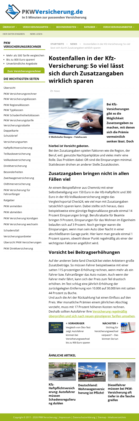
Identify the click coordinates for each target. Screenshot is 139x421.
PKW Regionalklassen (16, 105)
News (57, 91)
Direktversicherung (15, 166)
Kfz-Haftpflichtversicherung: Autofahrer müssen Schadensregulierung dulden (62, 393)
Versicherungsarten (35, 27)
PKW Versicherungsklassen (20, 99)
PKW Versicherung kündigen (21, 218)
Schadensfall (11, 230)
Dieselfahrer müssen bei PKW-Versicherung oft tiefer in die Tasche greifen (121, 392)
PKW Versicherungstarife (19, 120)
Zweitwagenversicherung (19, 178)
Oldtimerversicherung (17, 184)
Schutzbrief (11, 135)
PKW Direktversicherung (18, 248)
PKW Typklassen (13, 110)
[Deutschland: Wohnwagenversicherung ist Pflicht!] (92, 372)
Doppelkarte (11, 130)
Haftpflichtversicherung (18, 147)
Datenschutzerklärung (84, 417)
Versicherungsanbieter (117, 27)
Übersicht (9, 27)
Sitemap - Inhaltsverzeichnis (112, 417)
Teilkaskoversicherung (17, 153)
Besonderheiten (66, 27)
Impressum (65, 417)
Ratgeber (89, 27)
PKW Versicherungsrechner (20, 93)
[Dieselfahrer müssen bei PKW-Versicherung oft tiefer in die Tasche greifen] (121, 371)
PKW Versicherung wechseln (21, 224)
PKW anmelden (13, 206)
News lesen (36, 34)
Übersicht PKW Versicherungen (22, 242)
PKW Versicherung (47, 417)
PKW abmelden (13, 212)
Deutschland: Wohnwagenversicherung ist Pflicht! (91, 389)
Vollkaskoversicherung (17, 160)
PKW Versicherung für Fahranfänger (17, 192)
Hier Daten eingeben (14, 34)
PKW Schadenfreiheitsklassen (21, 115)
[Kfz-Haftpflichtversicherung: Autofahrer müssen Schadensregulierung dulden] (62, 371)
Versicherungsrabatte (17, 125)
